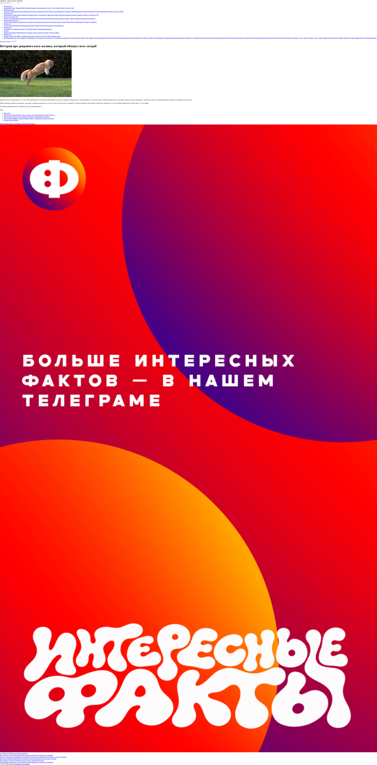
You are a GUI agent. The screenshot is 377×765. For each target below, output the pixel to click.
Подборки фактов (11, 38)
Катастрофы (119, 38)
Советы (310, 38)
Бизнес (50, 38)
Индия (36, 18)
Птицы (97, 11)
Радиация (270, 38)
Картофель (13, 33)
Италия (48, 18)
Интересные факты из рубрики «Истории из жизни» (17, 123)
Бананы (6, 33)
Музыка (30, 15)
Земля (11, 36)
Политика (234, 38)
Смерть (305, 38)
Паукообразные (76, 11)
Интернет (112, 38)
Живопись (51, 15)
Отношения (216, 38)
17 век (53, 8)
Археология (8, 25)
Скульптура (92, 15)
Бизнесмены (14, 22)
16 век (49, 8)
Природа (241, 38)
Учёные (85, 22)
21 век (72, 8)
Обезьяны (67, 11)
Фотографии (355, 38)
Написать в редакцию (22, 764)
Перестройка (33, 29)
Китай (67, 18)
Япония (92, 18)
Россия (8, 27)
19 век (62, 8)
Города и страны (11, 17)
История (8, 6)
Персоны (223, 38)
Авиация (58, 38)
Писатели (46, 22)
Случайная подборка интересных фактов (13, 753)
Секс (301, 38)
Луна (15, 36)
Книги (36, 15)
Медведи (45, 11)
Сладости (40, 33)
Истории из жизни (5, 41)
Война (83, 38)
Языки (374, 38)
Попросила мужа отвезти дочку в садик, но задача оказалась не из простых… (30, 115)
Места (152, 38)
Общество (188, 38)
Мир (156, 38)
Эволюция (49, 25)
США (71, 18)
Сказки (85, 15)
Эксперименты (58, 25)
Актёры (6, 22)
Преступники (61, 22)
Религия (289, 38)
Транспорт (347, 38)
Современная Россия (45, 29)
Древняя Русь (8, 29)
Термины (326, 38)
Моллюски (52, 11)
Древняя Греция (30, 8)
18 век (58, 8)
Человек (42, 38)
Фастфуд (46, 33)
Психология (248, 38)
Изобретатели (22, 22)
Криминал (33, 38)
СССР (26, 29)
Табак (320, 38)
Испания (42, 18)
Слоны (116, 11)
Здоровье (23, 38)
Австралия (12, 18)
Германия (31, 18)
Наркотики (181, 38)
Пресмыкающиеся (88, 11)
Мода (57, 15)
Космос (7, 34)
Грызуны (7, 11)
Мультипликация (64, 15)
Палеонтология (40, 25)
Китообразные (25, 11)
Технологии (333, 38)
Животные (9, 10)
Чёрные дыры (55, 36)
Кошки (39, 11)
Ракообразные (104, 11)
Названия (174, 38)
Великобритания (21, 18)
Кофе (18, 33)
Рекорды (283, 38)
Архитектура (42, 15)
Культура (8, 13)
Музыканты (38, 22)
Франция (77, 18)
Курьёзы (133, 38)
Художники (93, 22)
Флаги (6, 18)
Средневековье (41, 8)
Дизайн (14, 15)
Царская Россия (18, 29)
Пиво (229, 38)
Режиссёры (70, 22)
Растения (277, 38)
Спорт (316, 38)
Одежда (73, 15)
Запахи (96, 38)
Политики (53, 22)
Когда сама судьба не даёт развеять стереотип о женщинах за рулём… (27, 117)
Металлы (147, 38)
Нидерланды (55, 18)
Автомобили (65, 38)
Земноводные (14, 11)
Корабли (127, 38)
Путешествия (257, 38)
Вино (78, 38)
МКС (19, 36)
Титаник (341, 38)
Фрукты (52, 33)
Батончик (7, 113)
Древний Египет (9, 8)
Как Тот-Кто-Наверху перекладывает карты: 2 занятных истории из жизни (29, 118)
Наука (7, 24)
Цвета (362, 38)
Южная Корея (85, 18)
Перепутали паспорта (11, 120)
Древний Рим (20, 8)
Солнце (37, 36)
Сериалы (79, 15)
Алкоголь (73, 38)
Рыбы (111, 11)
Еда (6, 31)
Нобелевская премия (28, 25)
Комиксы (24, 15)
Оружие (209, 38)
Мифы (168, 38)
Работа (264, 38)
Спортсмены (78, 22)
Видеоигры (8, 15)
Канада (62, 18)
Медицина (139, 38)
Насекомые (60, 11)
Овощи (29, 33)
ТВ (97, 15)
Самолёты (295, 38)
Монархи (31, 22)
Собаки (121, 11)
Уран (49, 36)
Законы (91, 38)
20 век (67, 8)
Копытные (33, 11)
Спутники (43, 36)
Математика (16, 25)
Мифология (162, 38)
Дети (87, 38)
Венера (6, 36)
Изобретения (104, 38)
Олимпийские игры (199, 38)
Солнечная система (27, 36)
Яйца (57, 33)
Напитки (24, 33)
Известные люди (11, 20)
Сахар (34, 33)
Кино (19, 15)
